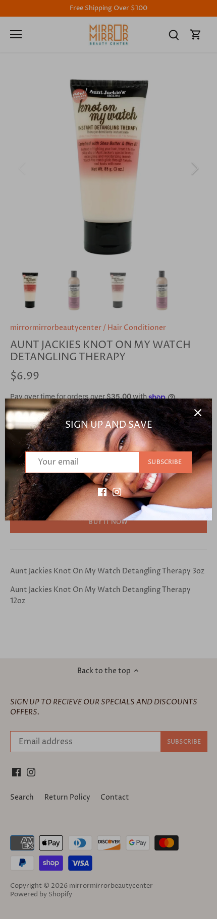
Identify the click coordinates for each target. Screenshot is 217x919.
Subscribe (165, 462)
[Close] (198, 413)
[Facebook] (102, 492)
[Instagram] (117, 492)
